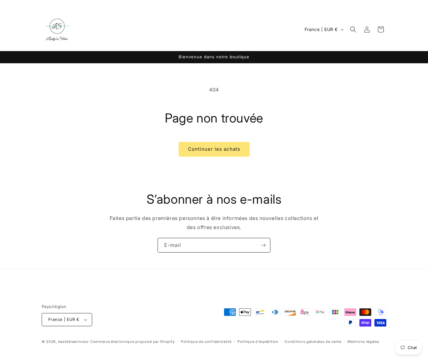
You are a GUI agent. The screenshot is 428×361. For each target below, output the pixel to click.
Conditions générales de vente (312, 341)
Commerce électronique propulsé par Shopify (132, 341)
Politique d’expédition (257, 341)
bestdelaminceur (73, 341)
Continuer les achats (214, 149)
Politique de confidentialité (206, 341)
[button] (353, 29)
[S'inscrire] (263, 245)
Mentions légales (363, 341)
